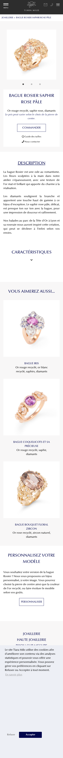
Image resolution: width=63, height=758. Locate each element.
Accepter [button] (30, 734)
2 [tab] (31, 84)
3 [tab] (40, 84)
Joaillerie (31, 634)
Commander (31, 127)
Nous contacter (32, 142)
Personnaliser (31, 602)
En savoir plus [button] (13, 674)
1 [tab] (23, 84)
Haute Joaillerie (31, 640)
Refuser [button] (11, 734)
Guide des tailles (32, 137)
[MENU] (5, 4)
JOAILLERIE (7, 18)
